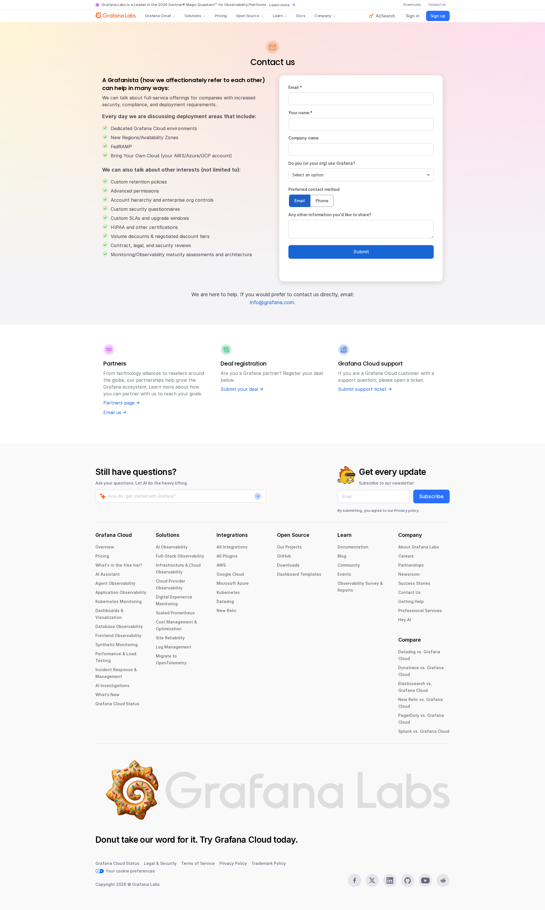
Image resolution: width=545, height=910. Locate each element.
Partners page (119, 403)
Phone (322, 200)
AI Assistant (107, 574)
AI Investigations (112, 685)
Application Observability (120, 592)
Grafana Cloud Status (117, 703)
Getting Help (411, 601)
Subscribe (431, 496)
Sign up (437, 15)
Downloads (288, 565)
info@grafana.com (272, 302)
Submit (361, 251)
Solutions (193, 15)
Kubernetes (228, 592)
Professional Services (420, 610)
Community (349, 565)
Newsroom (409, 574)
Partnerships (411, 565)
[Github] (407, 880)
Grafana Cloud (158, 15)
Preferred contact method (313, 189)
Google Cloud (230, 574)
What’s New (107, 694)
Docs (300, 15)
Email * (295, 87)
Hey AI (404, 619)
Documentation (353, 546)
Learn (278, 15)
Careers (406, 556)
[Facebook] (354, 880)
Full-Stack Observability (180, 556)
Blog (342, 556)
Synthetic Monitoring (116, 644)
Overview (104, 546)
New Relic (226, 610)
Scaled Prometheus (175, 612)
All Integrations (232, 546)
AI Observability (172, 546)
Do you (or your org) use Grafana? (321, 163)
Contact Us (409, 592)
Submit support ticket (362, 389)
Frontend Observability (118, 635)
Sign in (413, 15)
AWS (221, 565)
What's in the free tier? (118, 565)
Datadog (225, 601)
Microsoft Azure (233, 583)
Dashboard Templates (299, 574)
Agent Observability (115, 583)
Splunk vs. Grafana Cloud (423, 731)
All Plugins (227, 556)
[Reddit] (443, 880)
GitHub (284, 556)
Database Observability (119, 626)
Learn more (279, 5)
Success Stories (414, 583)
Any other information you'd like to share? (329, 214)
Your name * (300, 112)
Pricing (221, 15)
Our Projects (289, 546)
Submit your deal (239, 389)
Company (323, 15)
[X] (372, 880)
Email (299, 200)
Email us (112, 412)
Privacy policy (406, 510)
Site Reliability (170, 637)
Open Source (247, 15)
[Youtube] (425, 880)
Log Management (173, 646)
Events (344, 574)
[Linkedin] (389, 880)
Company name (303, 137)
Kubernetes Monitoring (118, 601)
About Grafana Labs (418, 546)
